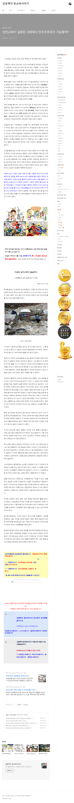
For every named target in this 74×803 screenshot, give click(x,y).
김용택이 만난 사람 (62, 257)
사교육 (59, 105)
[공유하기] (10, 704)
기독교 (59, 204)
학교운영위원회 (61, 100)
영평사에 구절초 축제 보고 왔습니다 (17, 725)
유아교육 (60, 159)
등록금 (59, 112)
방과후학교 (60, 138)
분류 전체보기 (61, 55)
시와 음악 (59, 244)
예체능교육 (60, 133)
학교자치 (60, 70)
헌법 (58, 234)
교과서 (59, 136)
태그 (10, 10)
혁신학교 (60, 68)
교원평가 (60, 63)
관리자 (53, 10)
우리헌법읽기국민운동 (63, 236)
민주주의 (59, 254)
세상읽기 (60, 227)
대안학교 (60, 162)
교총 (59, 170)
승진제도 (60, 60)
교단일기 (60, 143)
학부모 (59, 121)
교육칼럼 (60, 118)
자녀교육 (60, 110)
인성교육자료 (60, 173)
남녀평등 (60, 89)
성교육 (59, 75)
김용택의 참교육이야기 (15, 3)
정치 (7, 715)
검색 (65, 3)
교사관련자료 (60, 115)
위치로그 (33, 10)
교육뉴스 (60, 187)
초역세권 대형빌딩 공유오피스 (17, 676)
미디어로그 (21, 10)
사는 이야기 (13, 715)
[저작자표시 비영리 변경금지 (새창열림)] (25, 705)
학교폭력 (60, 84)
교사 (59, 123)
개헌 (59, 239)
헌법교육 (60, 241)
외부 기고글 (60, 230)
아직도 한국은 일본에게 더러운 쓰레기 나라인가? (20, 723)
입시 (59, 94)
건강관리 (59, 251)
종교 (58, 201)
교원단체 (59, 165)
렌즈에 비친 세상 (61, 195)
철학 (59, 176)
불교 (59, 206)
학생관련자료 (60, 79)
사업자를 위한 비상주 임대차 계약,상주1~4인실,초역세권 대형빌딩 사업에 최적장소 (20, 679)
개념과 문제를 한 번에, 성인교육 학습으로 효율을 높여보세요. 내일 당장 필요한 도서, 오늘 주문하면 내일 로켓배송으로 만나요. (26, 693)
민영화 (59, 217)
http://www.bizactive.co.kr (14, 673)
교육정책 (59, 58)
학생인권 (60, 91)
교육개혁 (60, 73)
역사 (59, 225)
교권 (59, 146)
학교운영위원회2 (62, 102)
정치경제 (59, 248)
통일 (58, 263)
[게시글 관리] (13, 704)
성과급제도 (60, 65)
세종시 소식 (60, 260)
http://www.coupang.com (14, 687)
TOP (70, 796)
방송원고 (60, 192)
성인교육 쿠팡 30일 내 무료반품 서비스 (21, 690)
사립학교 (60, 141)
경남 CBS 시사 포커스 (63, 189)
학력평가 (60, 126)
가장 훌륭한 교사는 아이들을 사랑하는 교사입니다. (18, 766)
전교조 (59, 167)
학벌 (59, 148)
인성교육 (60, 178)
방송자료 (59, 184)
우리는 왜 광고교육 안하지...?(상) (16, 720)
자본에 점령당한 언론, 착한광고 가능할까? (18, 718)
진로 (59, 181)
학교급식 (60, 86)
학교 (59, 128)
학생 (59, 81)
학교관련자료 (60, 154)
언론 (59, 151)
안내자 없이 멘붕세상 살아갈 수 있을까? (18, 728)
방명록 (44, 10)
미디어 (59, 220)
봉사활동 (60, 131)
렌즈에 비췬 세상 (61, 198)
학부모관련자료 (61, 97)
